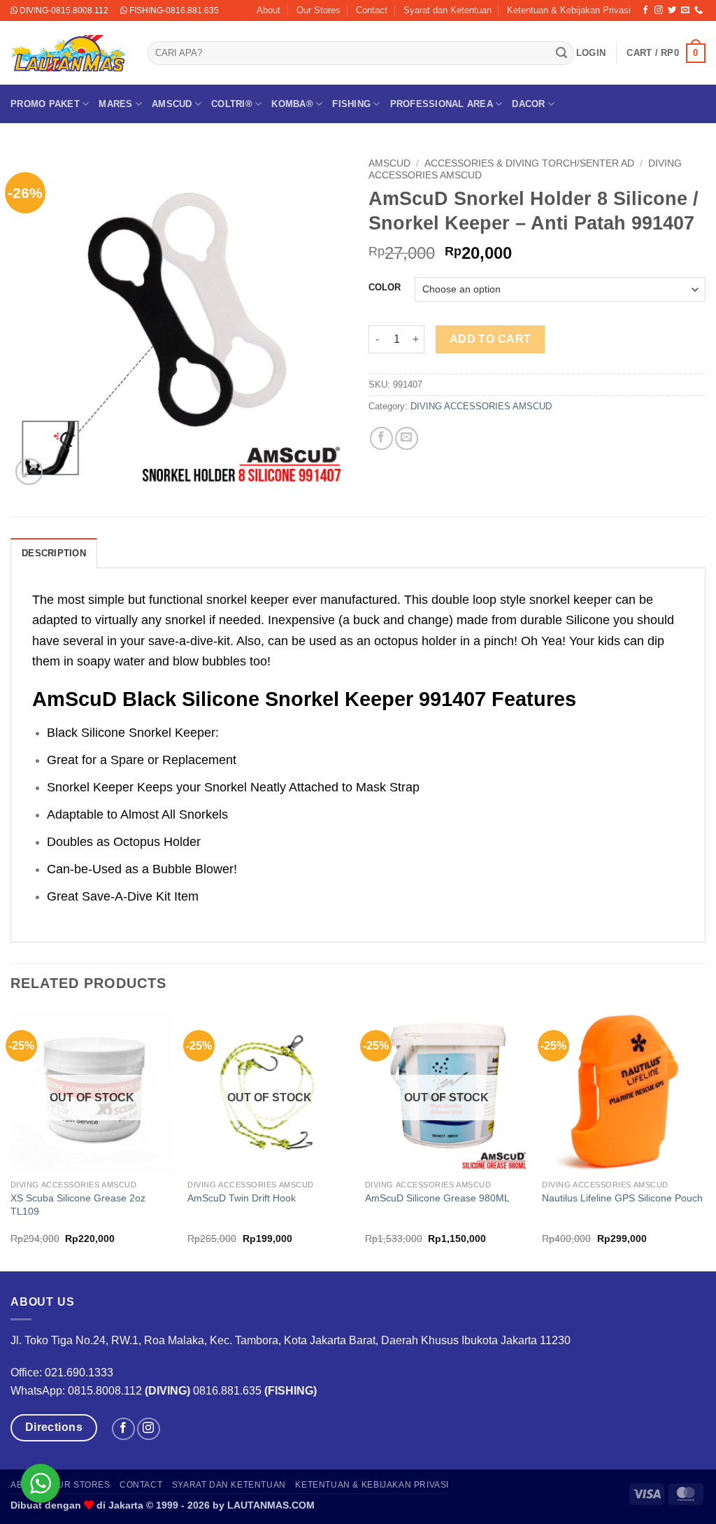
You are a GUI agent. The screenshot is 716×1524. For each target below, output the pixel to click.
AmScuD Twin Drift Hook (241, 1198)
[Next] (704, 1139)
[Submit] (561, 53)
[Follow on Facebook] (645, 10)
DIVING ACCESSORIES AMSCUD (481, 406)
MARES (115, 104)
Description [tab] (54, 553)
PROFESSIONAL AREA (441, 104)
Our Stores (318, 10)
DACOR (528, 104)
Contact (371, 10)
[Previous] (11, 1139)
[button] (591, 53)
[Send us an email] (685, 10)
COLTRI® (231, 104)
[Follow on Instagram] (658, 10)
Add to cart (490, 339)
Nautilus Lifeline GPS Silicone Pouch (622, 1198)
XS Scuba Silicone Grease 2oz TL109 (77, 1204)
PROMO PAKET (45, 104)
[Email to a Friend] (406, 438)
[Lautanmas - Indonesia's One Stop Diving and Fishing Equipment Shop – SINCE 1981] (68, 53)
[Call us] (698, 10)
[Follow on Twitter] (672, 10)
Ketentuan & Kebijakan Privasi (569, 10)
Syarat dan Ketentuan (447, 10)
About (268, 10)
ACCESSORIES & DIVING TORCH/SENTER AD (529, 163)
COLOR (384, 287)
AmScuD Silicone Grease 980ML (437, 1198)
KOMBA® (292, 104)
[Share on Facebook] (381, 438)
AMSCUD (172, 104)
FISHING (351, 104)
